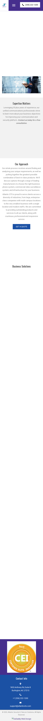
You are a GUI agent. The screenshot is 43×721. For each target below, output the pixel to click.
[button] (13, 5)
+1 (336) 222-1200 (20, 698)
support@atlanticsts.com (20, 706)
